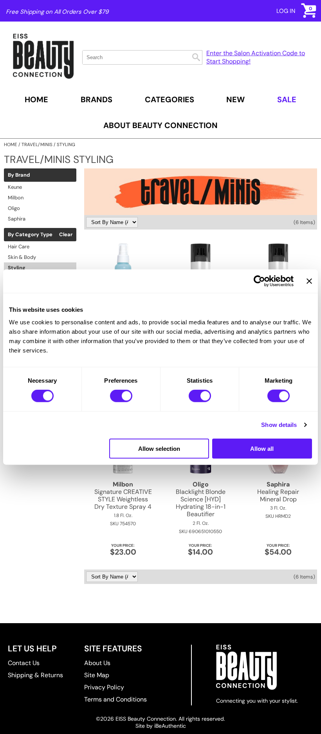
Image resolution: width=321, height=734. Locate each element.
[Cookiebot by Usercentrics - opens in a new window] (259, 281)
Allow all (262, 448)
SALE (286, 99)
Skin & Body (22, 257)
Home (36, 99)
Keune (15, 187)
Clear (65, 234)
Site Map (96, 675)
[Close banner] (309, 281)
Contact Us (24, 663)
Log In (285, 11)
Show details (279, 424)
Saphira (16, 218)
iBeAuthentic (170, 725)
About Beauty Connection (160, 125)
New (235, 99)
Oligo (14, 208)
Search (196, 57)
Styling (16, 267)
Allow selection (159, 448)
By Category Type (30, 234)
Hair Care (18, 246)
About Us (97, 663)
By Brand (19, 175)
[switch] (121, 396)
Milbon (15, 197)
